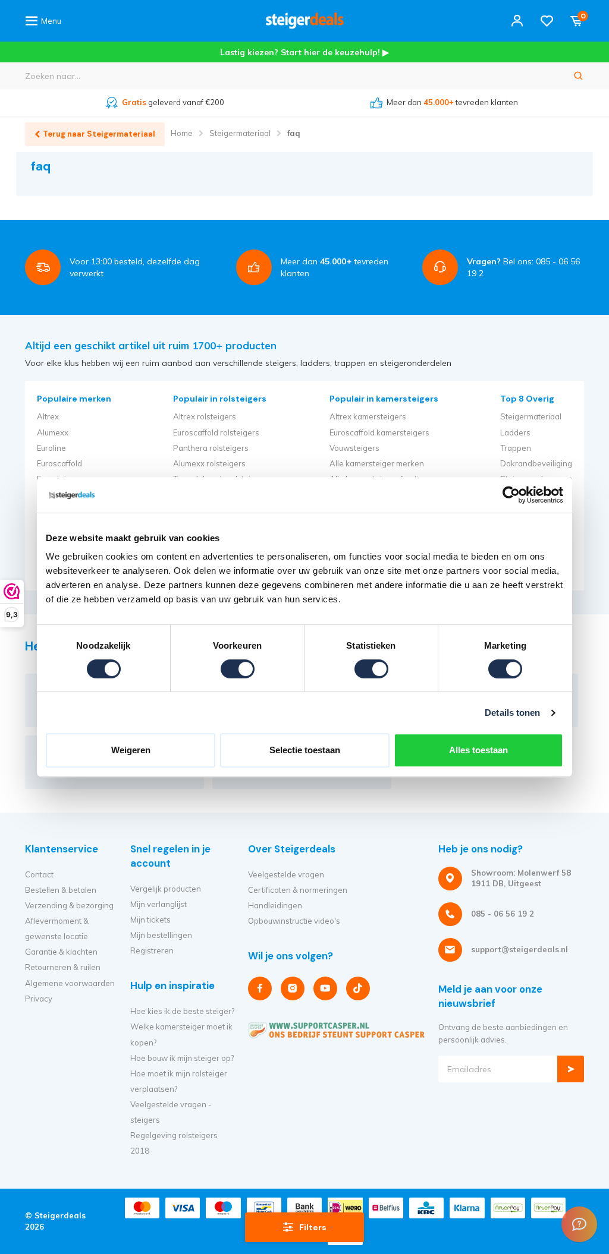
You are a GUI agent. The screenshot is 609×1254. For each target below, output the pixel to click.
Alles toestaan (478, 750)
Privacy (38, 998)
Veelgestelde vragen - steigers (171, 1112)
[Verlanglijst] (546, 21)
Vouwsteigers (354, 448)
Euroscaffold (59, 463)
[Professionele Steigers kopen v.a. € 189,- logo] (304, 21)
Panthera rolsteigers (211, 448)
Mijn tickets (150, 919)
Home (182, 133)
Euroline (51, 448)
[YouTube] (325, 988)
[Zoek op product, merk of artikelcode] (578, 75)
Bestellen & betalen (60, 890)
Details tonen (512, 712)
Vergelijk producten (165, 888)
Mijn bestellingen (161, 935)
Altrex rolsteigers (204, 416)
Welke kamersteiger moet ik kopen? (181, 1034)
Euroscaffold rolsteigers (216, 432)
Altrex (48, 416)
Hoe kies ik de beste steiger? (182, 1011)
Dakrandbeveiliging (536, 463)
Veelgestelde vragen (286, 874)
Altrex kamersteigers (367, 416)
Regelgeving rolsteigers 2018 (174, 1142)
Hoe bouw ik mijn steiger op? (182, 1058)
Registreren (152, 950)
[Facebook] (260, 988)
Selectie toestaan (304, 750)
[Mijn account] (517, 21)
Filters (313, 1227)
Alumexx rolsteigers (209, 463)
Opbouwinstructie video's (294, 921)
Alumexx (52, 432)
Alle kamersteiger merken (376, 463)
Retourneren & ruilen (63, 967)
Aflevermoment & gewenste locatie (57, 928)
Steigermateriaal (240, 133)
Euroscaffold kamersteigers (379, 432)
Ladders (515, 432)
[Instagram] (292, 988)
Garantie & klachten (61, 951)
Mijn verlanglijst (158, 904)
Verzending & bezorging (69, 905)
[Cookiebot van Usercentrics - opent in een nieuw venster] (511, 495)
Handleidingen (275, 905)
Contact (39, 874)
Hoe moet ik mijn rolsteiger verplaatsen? (178, 1081)
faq (293, 133)
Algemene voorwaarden (70, 983)
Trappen (515, 448)
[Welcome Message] (579, 1224)
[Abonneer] (570, 1069)
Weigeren (130, 750)
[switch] (238, 668)
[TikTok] (358, 988)
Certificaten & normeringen (297, 890)
